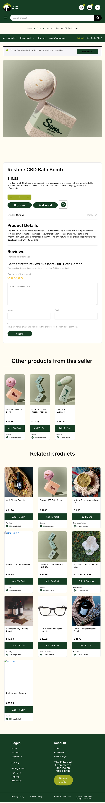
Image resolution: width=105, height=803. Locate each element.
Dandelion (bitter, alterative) (18, 564)
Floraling (9, 523)
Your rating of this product (19, 274)
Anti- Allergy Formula (15, 500)
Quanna (20, 215)
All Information (9, 38)
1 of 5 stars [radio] (9, 278)
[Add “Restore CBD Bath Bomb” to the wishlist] (63, 204)
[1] (81, 7)
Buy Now (19, 205)
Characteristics (26, 38)
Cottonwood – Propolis (16, 693)
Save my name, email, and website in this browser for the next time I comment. (43, 327)
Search (98, 18)
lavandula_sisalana (79, 523)
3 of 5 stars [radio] (15, 278)
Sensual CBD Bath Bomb (14, 410)
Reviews (41, 38)
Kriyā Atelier (77, 587)
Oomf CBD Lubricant (61, 410)
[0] (89, 7)
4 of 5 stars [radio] (19, 278)
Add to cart (45, 205)
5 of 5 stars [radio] (22, 278)
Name (11, 310)
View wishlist (87, 51)
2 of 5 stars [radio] (12, 278)
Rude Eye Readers (46, 652)
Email (58, 310)
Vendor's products (57, 38)
